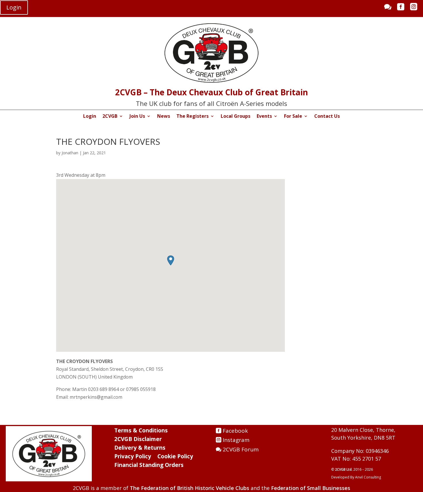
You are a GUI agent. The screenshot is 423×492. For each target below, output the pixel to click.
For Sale (293, 116)
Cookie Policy (175, 457)
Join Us (137, 116)
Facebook (235, 430)
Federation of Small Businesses (310, 488)
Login (14, 7)
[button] (170, 260)
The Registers (192, 116)
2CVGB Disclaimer (138, 440)
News (163, 116)
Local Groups (235, 116)
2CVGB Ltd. (344, 469)
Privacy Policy (132, 457)
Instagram (236, 440)
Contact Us (327, 116)
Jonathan (70, 152)
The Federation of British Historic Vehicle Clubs (189, 488)
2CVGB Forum (241, 449)
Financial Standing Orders (149, 466)
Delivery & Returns (139, 448)
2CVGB (109, 116)
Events (264, 116)
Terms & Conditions (141, 431)
